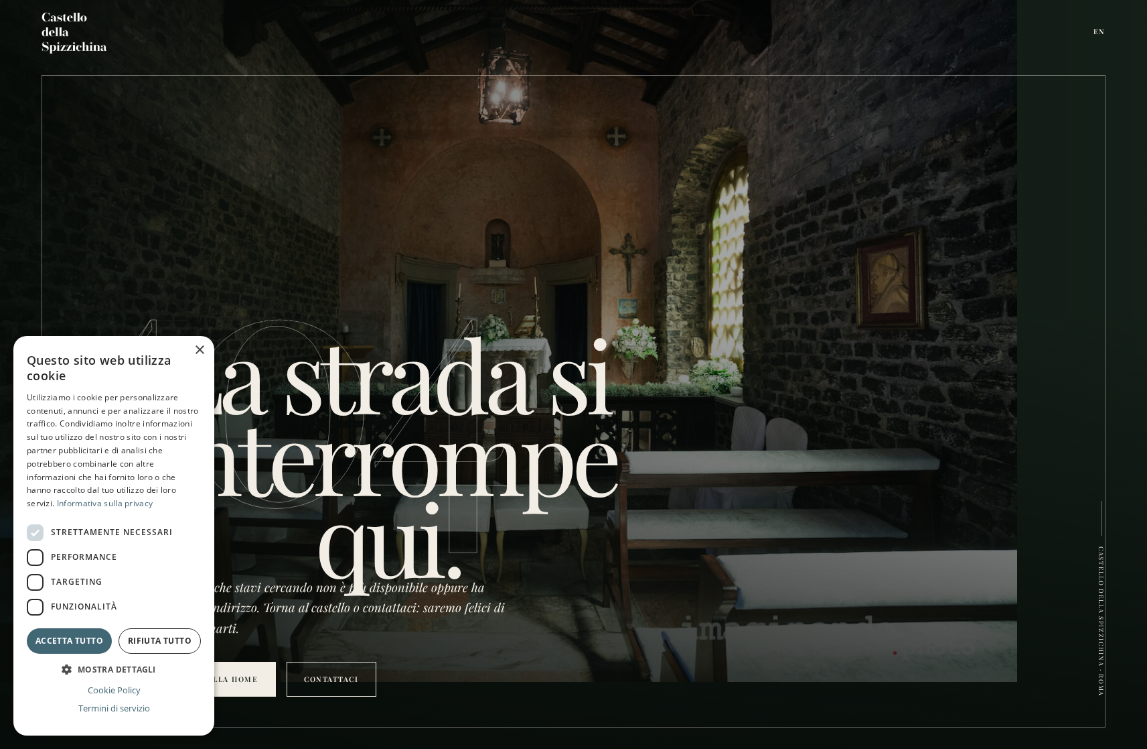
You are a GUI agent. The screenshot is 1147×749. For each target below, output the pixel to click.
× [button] (199, 350)
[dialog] (113, 536)
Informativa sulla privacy (105, 503)
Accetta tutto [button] (69, 640)
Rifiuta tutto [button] (160, 640)
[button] (114, 669)
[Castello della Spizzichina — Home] (75, 31)
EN (1099, 31)
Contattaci (331, 679)
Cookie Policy (114, 690)
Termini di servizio (114, 708)
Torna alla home (216, 679)
